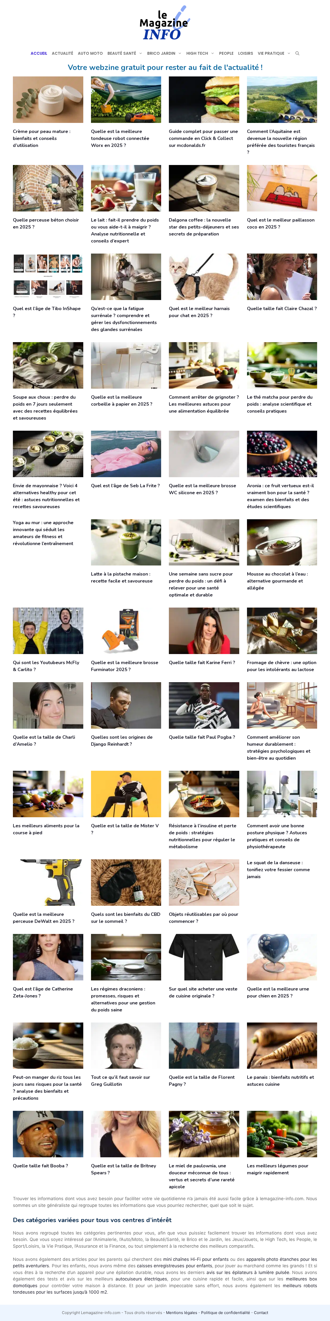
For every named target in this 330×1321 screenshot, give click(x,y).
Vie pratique (271, 53)
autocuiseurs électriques (141, 1278)
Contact (261, 1312)
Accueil (39, 53)
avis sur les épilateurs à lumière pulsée (248, 1272)
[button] (297, 53)
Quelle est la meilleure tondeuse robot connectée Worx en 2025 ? (120, 138)
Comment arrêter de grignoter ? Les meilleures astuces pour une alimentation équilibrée (204, 404)
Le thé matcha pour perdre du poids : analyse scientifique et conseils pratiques (279, 404)
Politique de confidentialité (225, 1312)
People (226, 53)
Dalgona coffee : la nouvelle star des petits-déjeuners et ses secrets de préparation (204, 227)
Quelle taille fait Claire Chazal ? (282, 308)
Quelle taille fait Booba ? (40, 1166)
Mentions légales (181, 1312)
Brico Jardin (161, 53)
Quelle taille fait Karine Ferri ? (202, 662)
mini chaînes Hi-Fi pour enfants (196, 1259)
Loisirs (245, 53)
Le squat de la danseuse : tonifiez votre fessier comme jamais (278, 870)
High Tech (197, 53)
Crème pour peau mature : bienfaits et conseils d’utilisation (41, 138)
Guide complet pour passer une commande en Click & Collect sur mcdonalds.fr (203, 138)
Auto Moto (90, 53)
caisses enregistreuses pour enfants (174, 1265)
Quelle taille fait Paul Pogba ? (202, 737)
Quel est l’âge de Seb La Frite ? (125, 486)
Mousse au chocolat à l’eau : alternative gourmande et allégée (277, 581)
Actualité (62, 53)
